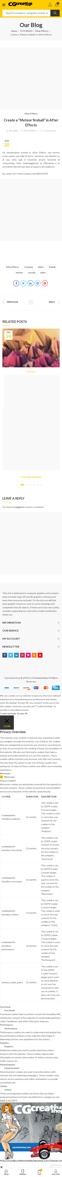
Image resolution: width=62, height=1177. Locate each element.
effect (41, 267)
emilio (15, 130)
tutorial (31, 272)
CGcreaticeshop (39, 677)
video (43, 272)
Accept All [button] (22, 713)
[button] (22, 484)
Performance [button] (6, 1024)
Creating (28, 267)
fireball (52, 267)
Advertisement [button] (7, 1064)
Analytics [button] (4, 1043)
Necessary (9, 777)
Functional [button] (5, 1006)
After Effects (41, 31)
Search (55, 13)
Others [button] (3, 1086)
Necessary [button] (5, 773)
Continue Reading (31, 477)
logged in (19, 507)
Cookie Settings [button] (8, 713)
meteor (19, 272)
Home (14, 31)
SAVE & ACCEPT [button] (8, 1100)
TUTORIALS (26, 31)
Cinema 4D (31, 372)
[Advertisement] (31, 79)
